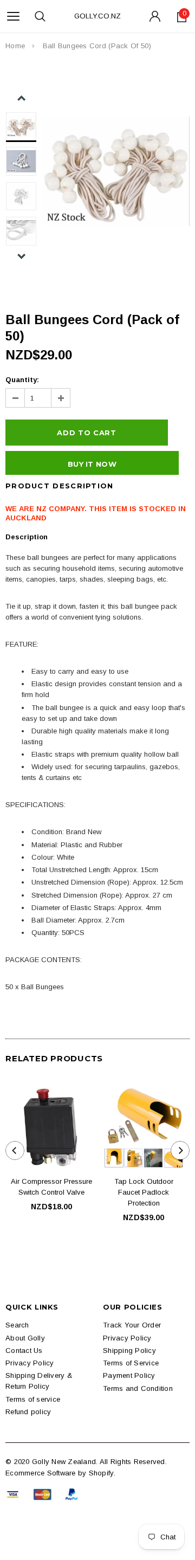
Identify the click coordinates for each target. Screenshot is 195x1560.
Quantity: (22, 380)
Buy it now (92, 464)
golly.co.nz (97, 16)
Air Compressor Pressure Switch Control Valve (51, 1186)
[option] (116, 171)
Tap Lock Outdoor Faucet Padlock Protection (143, 1192)
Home (15, 46)
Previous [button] (21, 98)
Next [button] (21, 256)
